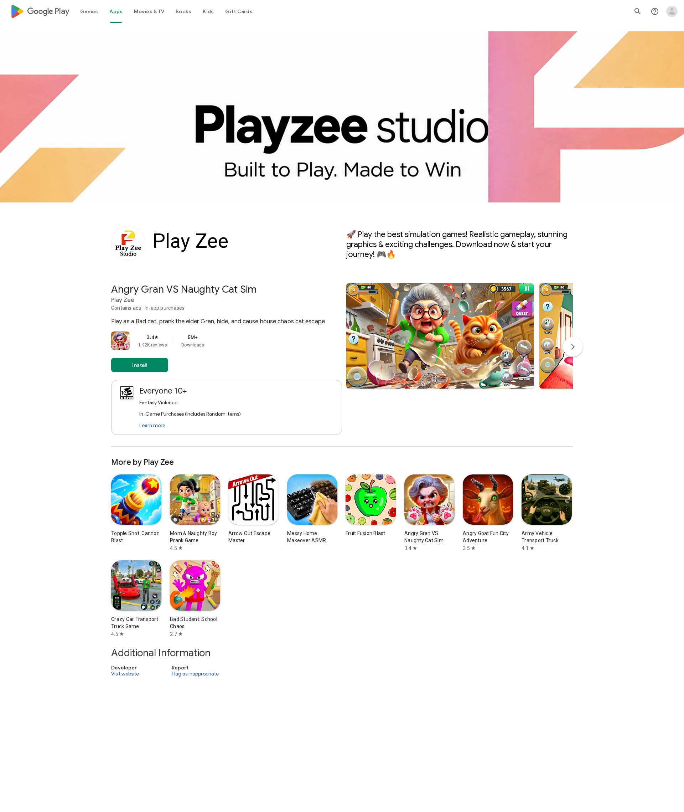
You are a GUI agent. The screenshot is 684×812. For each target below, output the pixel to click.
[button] (440, 336)
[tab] (89, 11)
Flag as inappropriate (195, 673)
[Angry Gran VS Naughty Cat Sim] (342, 365)
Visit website (125, 673)
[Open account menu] (671, 11)
